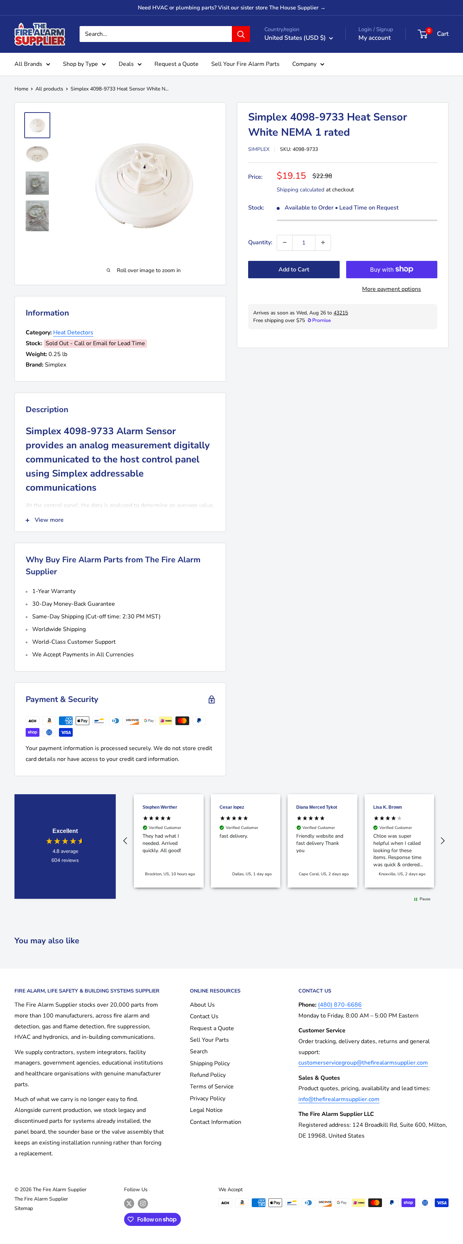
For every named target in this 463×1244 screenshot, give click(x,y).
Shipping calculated (300, 189)
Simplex (258, 149)
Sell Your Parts (209, 1040)
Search (199, 1051)
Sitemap (23, 1208)
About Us (202, 1005)
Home (21, 88)
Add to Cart (294, 269)
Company (304, 64)
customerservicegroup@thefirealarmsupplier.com (363, 1063)
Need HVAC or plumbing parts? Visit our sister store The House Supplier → (232, 7)
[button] (125, 841)
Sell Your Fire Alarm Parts (245, 64)
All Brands (28, 64)
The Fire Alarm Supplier (41, 1199)
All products (49, 88)
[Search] (241, 34)
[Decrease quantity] (284, 242)
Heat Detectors (73, 333)
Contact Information (215, 1122)
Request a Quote (176, 64)
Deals (126, 64)
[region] (284, 841)
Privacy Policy (207, 1099)
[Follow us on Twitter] (129, 1203)
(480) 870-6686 (340, 1005)
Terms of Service (212, 1087)
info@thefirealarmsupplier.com (338, 1099)
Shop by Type (80, 64)
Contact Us (204, 1016)
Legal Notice (206, 1110)
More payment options (391, 289)
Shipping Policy (210, 1063)
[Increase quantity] (323, 242)
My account (374, 38)
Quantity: (260, 242)
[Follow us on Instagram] (143, 1203)
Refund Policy (208, 1075)
